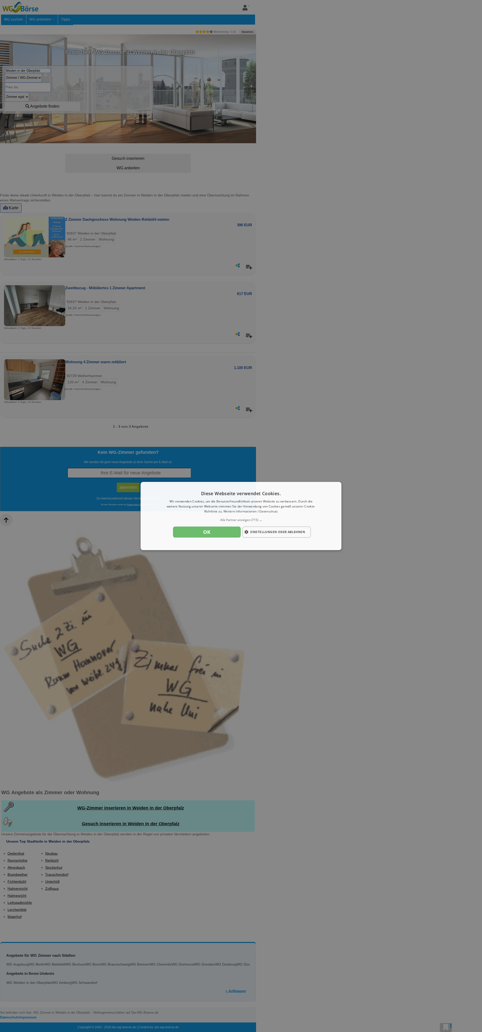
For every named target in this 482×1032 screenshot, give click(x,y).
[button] (241, 520)
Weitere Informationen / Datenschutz (250, 511)
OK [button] (207, 532)
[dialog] (241, 516)
